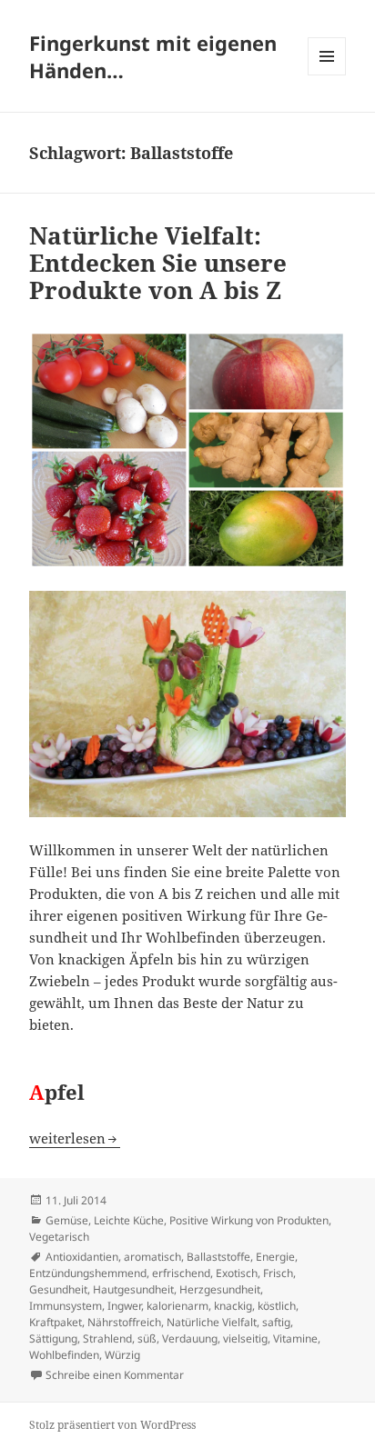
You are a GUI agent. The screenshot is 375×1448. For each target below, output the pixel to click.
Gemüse (67, 1220)
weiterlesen (74, 1138)
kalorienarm (177, 1305)
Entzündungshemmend (88, 1273)
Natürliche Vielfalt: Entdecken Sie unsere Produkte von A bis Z (158, 262)
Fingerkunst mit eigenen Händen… (153, 56)
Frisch (278, 1273)
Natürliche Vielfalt (212, 1322)
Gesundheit (58, 1289)
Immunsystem (65, 1305)
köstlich (277, 1305)
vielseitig (245, 1338)
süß (147, 1338)
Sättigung (53, 1338)
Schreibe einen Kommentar (115, 1375)
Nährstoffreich (124, 1322)
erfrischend (181, 1273)
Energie (275, 1256)
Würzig (122, 1355)
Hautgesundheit (133, 1289)
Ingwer (124, 1305)
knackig (233, 1305)
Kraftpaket (55, 1322)
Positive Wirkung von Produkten (249, 1220)
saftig (276, 1322)
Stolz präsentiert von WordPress (112, 1425)
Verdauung (190, 1338)
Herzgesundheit (219, 1289)
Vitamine (295, 1338)
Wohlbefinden (64, 1355)
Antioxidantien (82, 1256)
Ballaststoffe (218, 1256)
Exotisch (237, 1273)
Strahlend (107, 1338)
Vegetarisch (59, 1236)
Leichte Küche (129, 1220)
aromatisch (152, 1256)
